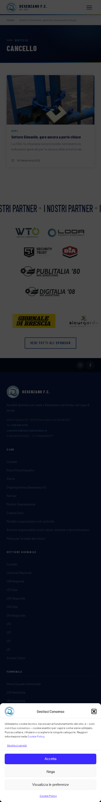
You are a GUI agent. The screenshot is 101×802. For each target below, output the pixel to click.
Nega (51, 772)
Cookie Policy (35, 736)
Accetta (50, 759)
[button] (94, 711)
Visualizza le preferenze (50, 785)
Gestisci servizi (17, 745)
